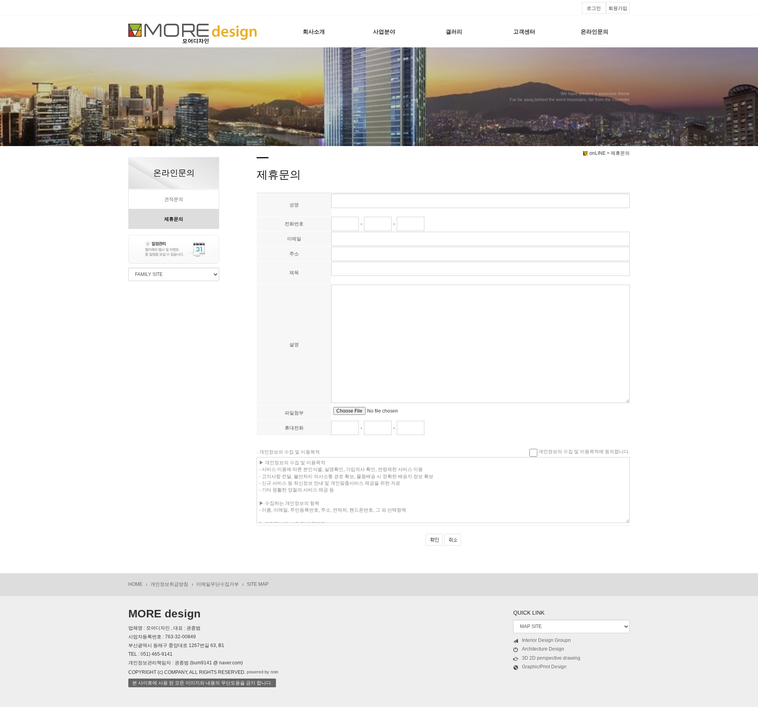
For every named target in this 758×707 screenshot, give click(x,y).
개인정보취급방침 (169, 584)
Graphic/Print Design (544, 666)
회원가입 (617, 8)
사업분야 (384, 31)
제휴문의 (173, 219)
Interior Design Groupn (546, 640)
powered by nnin (262, 672)
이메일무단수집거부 (217, 584)
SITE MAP (257, 584)
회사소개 (314, 31)
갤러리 (454, 31)
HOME (135, 584)
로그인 (594, 8)
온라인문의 (594, 31)
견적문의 (173, 199)
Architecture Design (543, 649)
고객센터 (524, 31)
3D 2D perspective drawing (551, 658)
